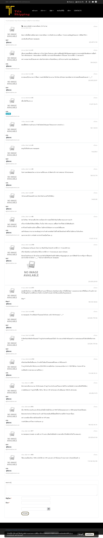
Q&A (51, 10)
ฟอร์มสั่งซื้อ (60, 10)
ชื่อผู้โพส (9, 498)
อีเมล (8, 503)
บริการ (43, 10)
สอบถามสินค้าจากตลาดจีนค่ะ (31, 21)
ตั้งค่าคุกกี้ (80, 534)
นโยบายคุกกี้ (20, 535)
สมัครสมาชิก (80, 2)
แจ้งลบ (95, 26)
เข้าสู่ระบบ (71, 2)
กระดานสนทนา (10, 21)
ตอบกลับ (26, 513)
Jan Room (19, 21)
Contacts (77, 10)
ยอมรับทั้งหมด (89, 534)
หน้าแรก (34, 10)
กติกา (69, 10)
